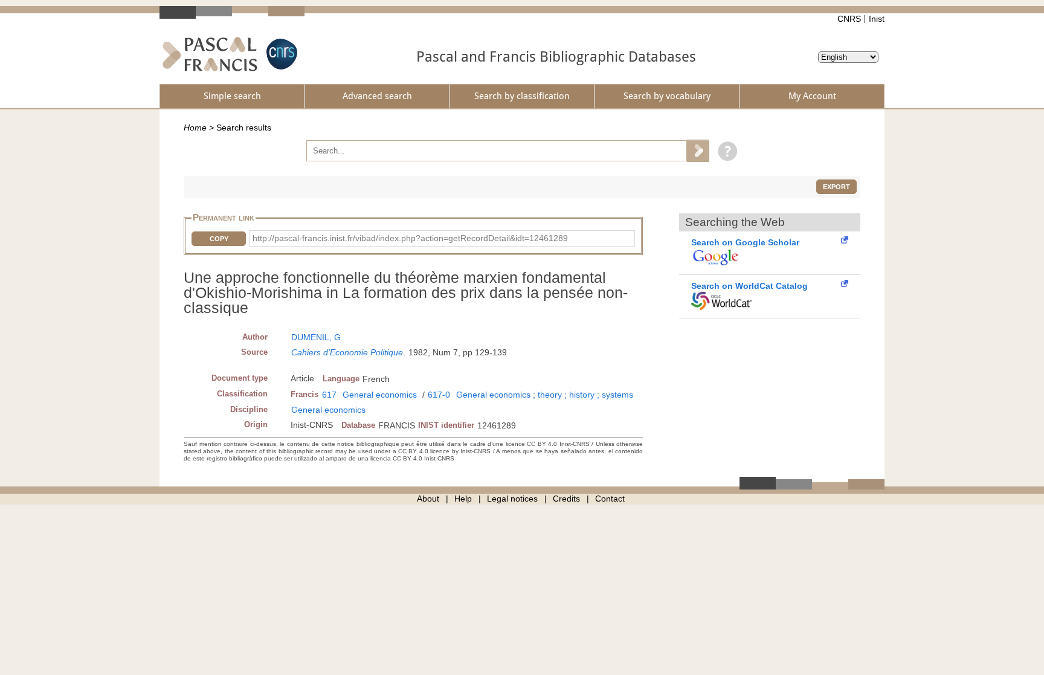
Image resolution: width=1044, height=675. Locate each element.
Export (836, 186)
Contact (610, 498)
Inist (876, 19)
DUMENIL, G (316, 337)
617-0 (439, 394)
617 (329, 394)
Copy (219, 238)
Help (463, 498)
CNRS (849, 19)
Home (195, 127)
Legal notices (512, 498)
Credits (566, 498)
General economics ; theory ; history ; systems (544, 394)
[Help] (725, 150)
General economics (380, 394)
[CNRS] (280, 54)
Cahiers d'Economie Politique (347, 352)
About (428, 498)
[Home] (210, 54)
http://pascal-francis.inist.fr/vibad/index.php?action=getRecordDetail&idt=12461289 (410, 238)
